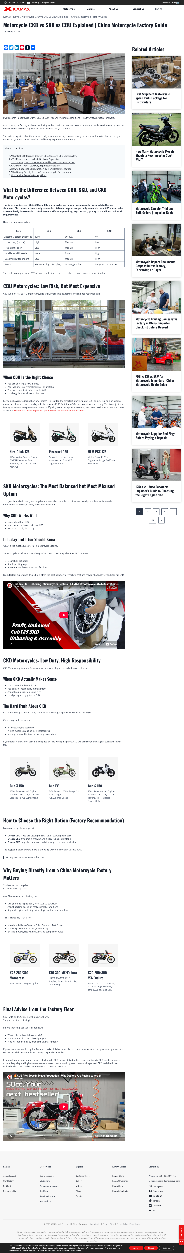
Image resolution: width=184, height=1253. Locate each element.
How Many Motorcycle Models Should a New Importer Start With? (155, 155)
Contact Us (138, 8)
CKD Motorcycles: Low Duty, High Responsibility (35, 165)
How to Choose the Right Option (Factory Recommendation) (41, 168)
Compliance (135, 1224)
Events (79, 1196)
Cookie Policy (122, 1224)
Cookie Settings (29, 1250)
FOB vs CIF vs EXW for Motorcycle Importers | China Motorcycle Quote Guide (155, 380)
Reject (151, 1248)
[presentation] (156, 72)
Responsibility (9, 1191)
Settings (166, 1248)
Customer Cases (83, 1176)
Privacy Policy (94, 1224)
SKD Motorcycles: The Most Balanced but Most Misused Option (43, 162)
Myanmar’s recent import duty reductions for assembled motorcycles (49, 410)
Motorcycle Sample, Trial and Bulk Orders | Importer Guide (154, 210)
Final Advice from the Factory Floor (28, 175)
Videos (79, 1186)
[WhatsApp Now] (181, 1242)
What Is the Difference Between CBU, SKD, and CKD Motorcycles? (44, 155)
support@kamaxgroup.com (167, 1181)
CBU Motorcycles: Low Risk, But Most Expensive (35, 159)
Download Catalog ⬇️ (170, 2)
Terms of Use (108, 1224)
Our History (8, 1181)
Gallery (79, 1181)
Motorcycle (69, 8)
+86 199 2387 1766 (167, 1176)
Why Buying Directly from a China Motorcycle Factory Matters (42, 172)
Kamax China (118, 1176)
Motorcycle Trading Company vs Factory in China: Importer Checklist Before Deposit (156, 323)
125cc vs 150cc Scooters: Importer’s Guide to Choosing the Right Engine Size (155, 491)
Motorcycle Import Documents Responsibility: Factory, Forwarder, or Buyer (155, 266)
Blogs (78, 1191)
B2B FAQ (7, 1186)
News (16, 16)
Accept (136, 1248)
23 (153, 520)
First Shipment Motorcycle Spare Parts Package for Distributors (153, 98)
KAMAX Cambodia (120, 1191)
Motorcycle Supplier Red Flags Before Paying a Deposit (155, 435)
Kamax (7, 16)
